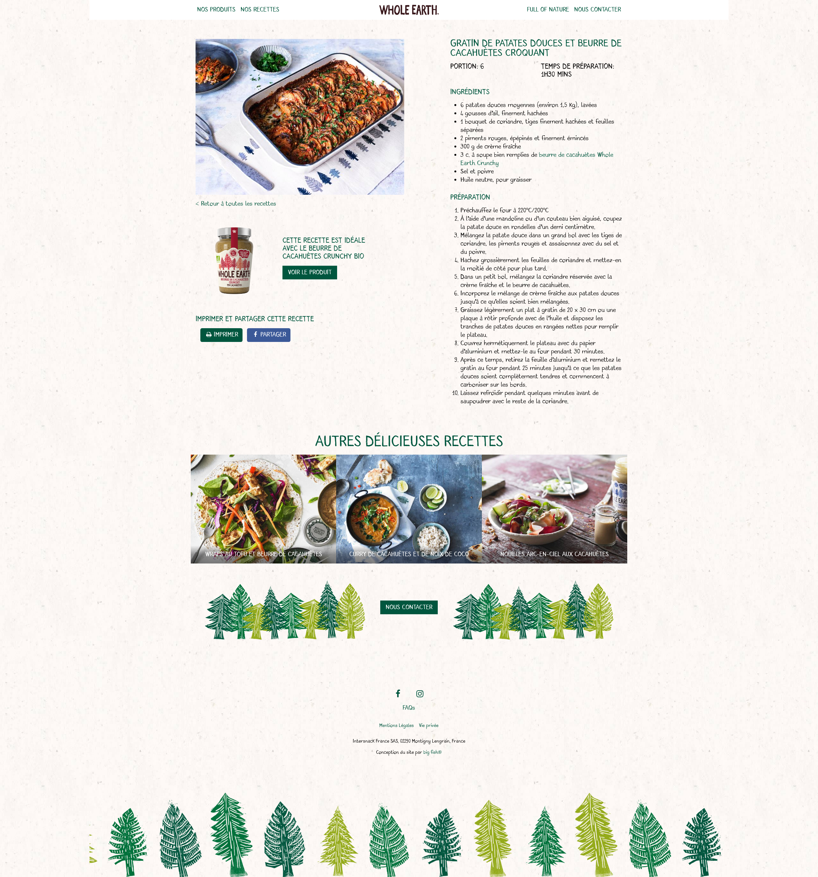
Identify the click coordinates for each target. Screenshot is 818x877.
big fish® (432, 752)
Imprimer (226, 334)
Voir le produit (310, 272)
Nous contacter (597, 10)
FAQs (409, 708)
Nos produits (216, 10)
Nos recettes (260, 10)
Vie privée (428, 726)
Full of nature (548, 10)
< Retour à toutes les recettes (236, 203)
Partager (273, 334)
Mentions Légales (396, 726)
